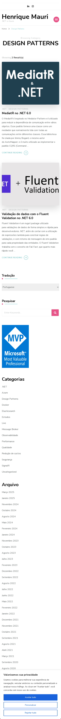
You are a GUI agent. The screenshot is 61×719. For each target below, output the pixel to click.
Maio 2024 (7, 522)
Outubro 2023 (9, 546)
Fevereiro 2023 (9, 565)
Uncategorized (9, 471)
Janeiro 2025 (8, 498)
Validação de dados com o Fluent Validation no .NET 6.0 (25, 216)
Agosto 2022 (9, 583)
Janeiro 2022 (8, 613)
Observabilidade (10, 435)
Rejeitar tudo (30, 712)
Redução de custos (11, 453)
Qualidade (7, 447)
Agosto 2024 (9, 516)
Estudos (6, 417)
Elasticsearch (8, 411)
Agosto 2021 (9, 644)
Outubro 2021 (9, 631)
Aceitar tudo (30, 697)
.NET (4, 109)
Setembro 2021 (10, 638)
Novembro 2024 (10, 504)
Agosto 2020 (9, 668)
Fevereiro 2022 (9, 607)
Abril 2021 (7, 650)
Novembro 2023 (10, 540)
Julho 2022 (7, 589)
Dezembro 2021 (10, 619)
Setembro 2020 (10, 662)
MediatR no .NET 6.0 (16, 113)
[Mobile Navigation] (56, 19)
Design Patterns (18, 109)
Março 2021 (8, 656)
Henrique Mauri (25, 16)
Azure (5, 392)
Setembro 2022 (10, 577)
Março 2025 (8, 492)
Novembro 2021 (10, 625)
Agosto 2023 (9, 553)
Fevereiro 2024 (9, 528)
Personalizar (30, 705)
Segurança (7, 459)
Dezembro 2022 (10, 571)
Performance (8, 441)
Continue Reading (12, 152)
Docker (5, 404)
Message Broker (10, 429)
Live (4, 423)
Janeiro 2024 (8, 534)
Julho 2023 (7, 559)
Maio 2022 (7, 601)
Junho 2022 (7, 595)
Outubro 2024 (9, 510)
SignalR (6, 465)
